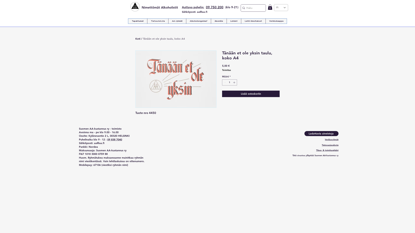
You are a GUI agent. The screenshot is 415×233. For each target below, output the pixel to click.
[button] (270, 7)
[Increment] (234, 82)
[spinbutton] (229, 82)
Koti (137, 38)
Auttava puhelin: (193, 7)
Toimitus (226, 70)
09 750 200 (214, 7)
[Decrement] (225, 82)
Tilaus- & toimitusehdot (327, 150)
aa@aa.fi (202, 11)
